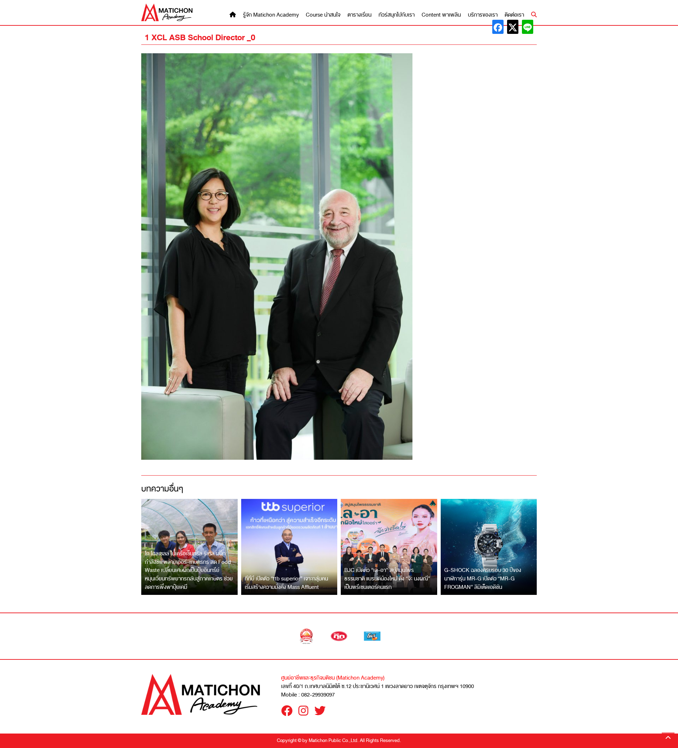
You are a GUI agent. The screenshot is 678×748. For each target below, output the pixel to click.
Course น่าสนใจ (323, 15)
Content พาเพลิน (441, 15)
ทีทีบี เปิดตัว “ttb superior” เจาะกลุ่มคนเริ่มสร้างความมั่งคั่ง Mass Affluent (286, 582)
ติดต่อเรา (514, 15)
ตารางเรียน (359, 15)
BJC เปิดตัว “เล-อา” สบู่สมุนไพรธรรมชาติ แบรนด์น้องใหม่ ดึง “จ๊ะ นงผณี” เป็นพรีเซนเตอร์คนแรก (387, 578)
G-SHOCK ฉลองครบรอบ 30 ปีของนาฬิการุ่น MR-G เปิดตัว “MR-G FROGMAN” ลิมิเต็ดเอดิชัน (482, 578)
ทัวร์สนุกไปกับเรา (397, 15)
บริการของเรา (483, 15)
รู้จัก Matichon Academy (271, 15)
